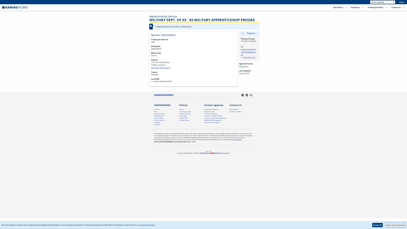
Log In (401, 2)
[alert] (204, 27)
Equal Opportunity (185, 112)
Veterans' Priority (184, 114)
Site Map (157, 125)
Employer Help (158, 116)
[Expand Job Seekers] (346, 7)
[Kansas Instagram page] (251, 95)
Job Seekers (338, 7)
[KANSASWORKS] (15, 7)
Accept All (377, 225)
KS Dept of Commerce (211, 109)
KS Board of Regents (210, 114)
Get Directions (165, 68)
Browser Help (158, 118)
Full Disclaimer (237, 140)
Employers (355, 7)
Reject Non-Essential (395, 225)
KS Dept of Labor (209, 112)
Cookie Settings (184, 120)
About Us (157, 109)
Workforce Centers (235, 112)
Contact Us (396, 7)
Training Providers (375, 7)
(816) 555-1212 (249, 57)
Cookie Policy (183, 118)
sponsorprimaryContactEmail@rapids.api (248, 52)
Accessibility (183, 116)
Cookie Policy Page (147, 225)
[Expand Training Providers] (386, 7)
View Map (155, 68)
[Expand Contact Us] (404, 7)
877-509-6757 (233, 109)
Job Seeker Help (159, 114)
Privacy (181, 109)
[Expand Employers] (363, 7)
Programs (157, 122)
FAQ (155, 112)
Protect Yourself (159, 120)
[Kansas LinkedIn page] (247, 95)
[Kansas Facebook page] (242, 95)
